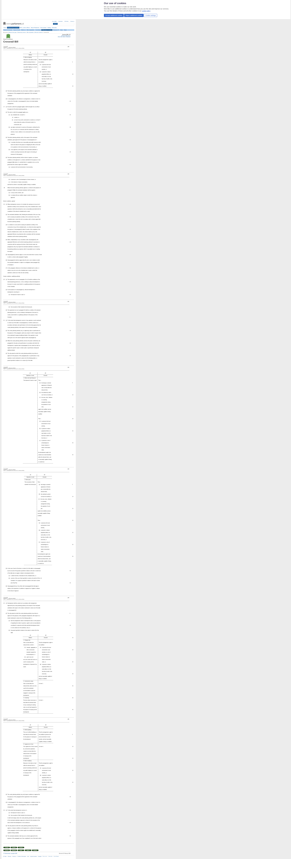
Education (54, 27)
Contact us (72, 21)
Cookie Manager (56, 856)
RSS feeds (66, 21)
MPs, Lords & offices (25, 27)
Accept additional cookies (113, 15)
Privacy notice (45, 856)
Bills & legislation (30, 30)
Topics (65, 30)
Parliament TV (56, 30)
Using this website (33, 856)
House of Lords (16, 30)
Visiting (49, 27)
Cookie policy (50, 856)
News (61, 30)
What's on (23, 30)
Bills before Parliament (39, 32)
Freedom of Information (21, 856)
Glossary (9, 856)
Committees (38, 30)
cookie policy (146, 11)
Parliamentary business (13, 27)
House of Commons (8, 30)
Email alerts (60, 21)
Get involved (43, 27)
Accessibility (54, 21)
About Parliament (35, 27)
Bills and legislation (30, 32)
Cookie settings (150, 15)
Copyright (39, 856)
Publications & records (47, 30)
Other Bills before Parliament (64, 36)
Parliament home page (12, 32)
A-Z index (5, 856)
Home (5, 27)
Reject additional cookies (134, 15)
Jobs (28, 856)
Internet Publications (65, 35)
